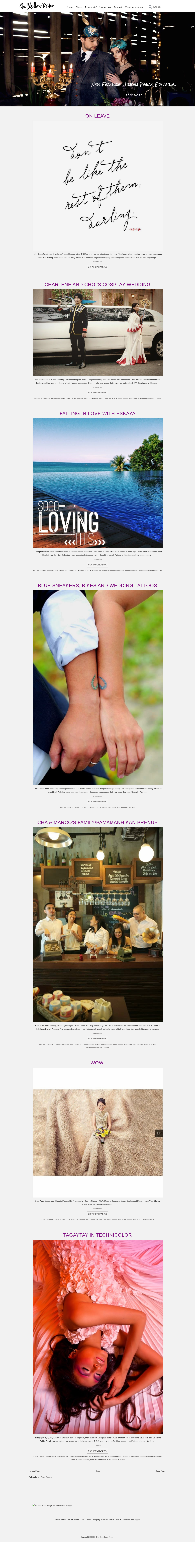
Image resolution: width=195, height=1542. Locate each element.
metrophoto (104, 570)
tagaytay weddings (98, 1460)
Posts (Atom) (46, 1477)
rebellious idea (131, 570)
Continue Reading (97, 267)
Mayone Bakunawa (104, 1219)
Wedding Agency (134, 7)
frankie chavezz (81, 1456)
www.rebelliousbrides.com (149, 398)
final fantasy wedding (113, 398)
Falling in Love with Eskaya (97, 413)
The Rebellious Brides (105, 1537)
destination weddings (64, 570)
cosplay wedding (96, 398)
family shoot (100, 1044)
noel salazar (106, 1456)
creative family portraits (58, 1044)
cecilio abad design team (59, 1219)
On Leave (97, 116)
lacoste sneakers (81, 807)
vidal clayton (149, 1044)
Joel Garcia (91, 1219)
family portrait (76, 1044)
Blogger (136, 1520)
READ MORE (134, 95)
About (79, 7)
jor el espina (94, 1456)
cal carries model (49, 1456)
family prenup (88, 1044)
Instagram (105, 7)
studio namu (138, 1044)
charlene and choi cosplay (54, 398)
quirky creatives (119, 1456)
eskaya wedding (92, 570)
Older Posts (160, 1471)
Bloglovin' (91, 7)
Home (70, 7)
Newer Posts (35, 1471)
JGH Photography (78, 1219)
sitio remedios (114, 807)
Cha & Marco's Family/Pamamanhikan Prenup (97, 822)
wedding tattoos (128, 807)
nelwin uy (103, 807)
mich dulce (94, 807)
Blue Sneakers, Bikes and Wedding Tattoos (97, 585)
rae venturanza (134, 1456)
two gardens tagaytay (116, 1460)
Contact (118, 7)
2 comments (97, 559)
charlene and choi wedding (77, 398)
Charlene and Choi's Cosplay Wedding (98, 284)
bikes (71, 807)
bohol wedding (48, 570)
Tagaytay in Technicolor (97, 1235)
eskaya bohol (79, 570)
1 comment (97, 261)
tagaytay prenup (82, 1460)
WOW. (98, 1062)
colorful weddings (66, 1456)
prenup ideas (111, 1044)
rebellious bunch (134, 1219)
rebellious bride (130, 398)
